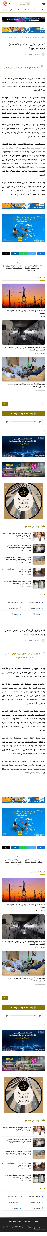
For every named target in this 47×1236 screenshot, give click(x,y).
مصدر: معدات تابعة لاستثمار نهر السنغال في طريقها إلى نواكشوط (17, 582)
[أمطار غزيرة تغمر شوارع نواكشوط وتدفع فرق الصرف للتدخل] (39, 572)
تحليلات (18, 10)
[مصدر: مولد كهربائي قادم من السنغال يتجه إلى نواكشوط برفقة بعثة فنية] (39, 560)
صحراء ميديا (37, 54)
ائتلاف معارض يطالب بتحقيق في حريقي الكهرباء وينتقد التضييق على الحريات (23, 349)
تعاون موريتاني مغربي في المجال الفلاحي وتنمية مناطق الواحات (33, 268)
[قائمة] (43, 3)
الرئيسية (40, 10)
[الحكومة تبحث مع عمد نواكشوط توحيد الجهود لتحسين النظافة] (23, 369)
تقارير (11, 10)
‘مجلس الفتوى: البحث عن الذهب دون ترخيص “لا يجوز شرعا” (13, 862)
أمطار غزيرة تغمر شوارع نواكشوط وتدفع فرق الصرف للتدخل (16, 570)
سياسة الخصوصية (39, 1229)
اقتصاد (26, 10)
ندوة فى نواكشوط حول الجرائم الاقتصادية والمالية (34, 861)
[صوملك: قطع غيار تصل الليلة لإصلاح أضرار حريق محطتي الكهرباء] (39, 536)
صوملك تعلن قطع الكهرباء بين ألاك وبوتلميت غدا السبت (26, 312)
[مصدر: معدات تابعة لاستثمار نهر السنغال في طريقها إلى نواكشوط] (39, 584)
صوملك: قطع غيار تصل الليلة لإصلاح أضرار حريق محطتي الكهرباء (17, 534)
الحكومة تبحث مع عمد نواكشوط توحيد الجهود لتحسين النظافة (26, 385)
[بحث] (10, 3)
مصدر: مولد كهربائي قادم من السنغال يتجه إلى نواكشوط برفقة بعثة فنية (17, 558)
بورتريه (4, 10)
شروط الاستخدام (9, 1227)
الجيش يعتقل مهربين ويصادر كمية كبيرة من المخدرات (12, 267)
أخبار (33, 10)
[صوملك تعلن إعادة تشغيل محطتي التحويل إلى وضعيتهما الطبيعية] (39, 548)
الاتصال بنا (35, 1221)
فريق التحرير (27, 1221)
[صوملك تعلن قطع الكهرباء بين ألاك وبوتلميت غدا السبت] (23, 296)
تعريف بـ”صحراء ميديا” (15, 1221)
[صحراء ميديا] (23, 3)
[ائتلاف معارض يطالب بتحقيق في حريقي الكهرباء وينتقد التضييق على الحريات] (23, 332)
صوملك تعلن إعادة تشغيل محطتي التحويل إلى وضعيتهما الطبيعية (19, 546)
